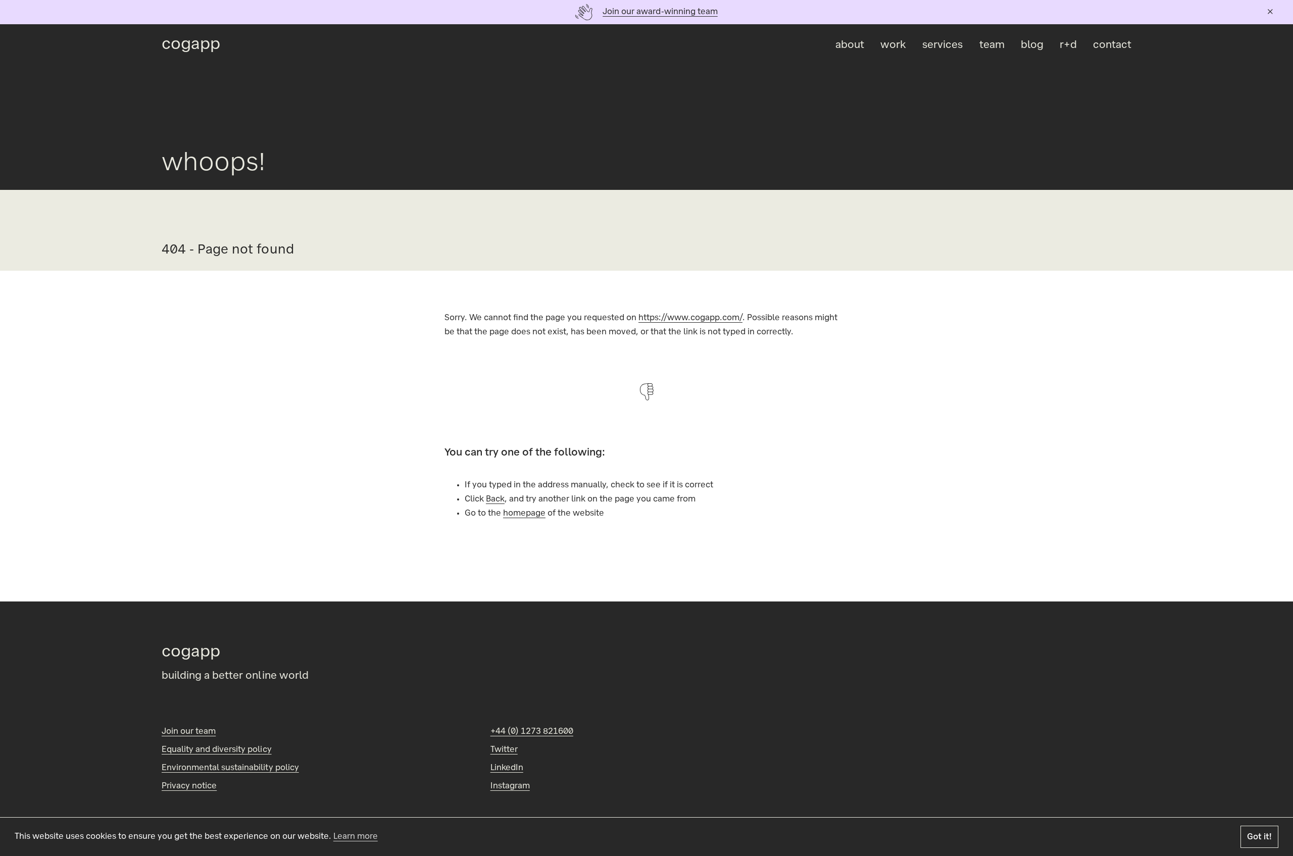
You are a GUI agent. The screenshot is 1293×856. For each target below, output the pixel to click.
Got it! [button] (1259, 837)
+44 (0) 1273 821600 (531, 732)
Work (893, 45)
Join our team (189, 732)
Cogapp (191, 45)
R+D (1068, 45)
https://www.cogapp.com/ (690, 318)
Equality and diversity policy (217, 750)
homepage (524, 514)
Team (992, 45)
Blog (1032, 45)
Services (942, 45)
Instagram (510, 786)
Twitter (504, 750)
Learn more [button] (355, 837)
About (849, 45)
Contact (1112, 45)
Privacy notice (189, 786)
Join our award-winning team (660, 12)
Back (495, 499)
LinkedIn (506, 768)
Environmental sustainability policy (230, 768)
